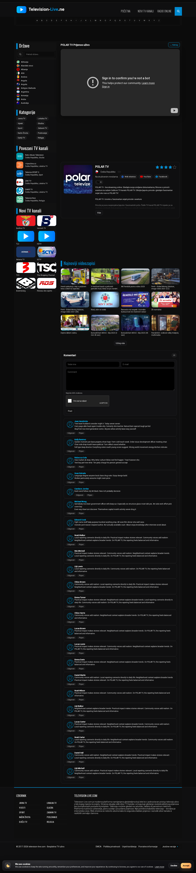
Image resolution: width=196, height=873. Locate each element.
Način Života (23, 133)
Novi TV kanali (146, 11)
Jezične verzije (170, 846)
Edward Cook (80, 520)
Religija (41, 138)
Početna (125, 11)
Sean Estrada (80, 473)
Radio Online (164, 11)
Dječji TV (21, 138)
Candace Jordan (81, 489)
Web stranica (130, 177)
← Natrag (174, 45)
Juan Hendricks (81, 421)
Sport (20, 128)
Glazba (41, 123)
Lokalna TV (42, 118)
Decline (174, 866)
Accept (186, 866)
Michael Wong (80, 501)
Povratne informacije (148, 846)
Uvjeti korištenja (129, 846)
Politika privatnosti (111, 846)
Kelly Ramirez (80, 439)
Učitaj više (120, 343)
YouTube (147, 177)
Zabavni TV (42, 128)
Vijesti (20, 123)
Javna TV (21, 118)
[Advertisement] (98, 34)
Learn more (159, 867)
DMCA (98, 846)
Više (99, 213)
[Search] (20, 54)
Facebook (163, 177)
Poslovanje (42, 133)
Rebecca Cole (80, 458)
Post (70, 411)
